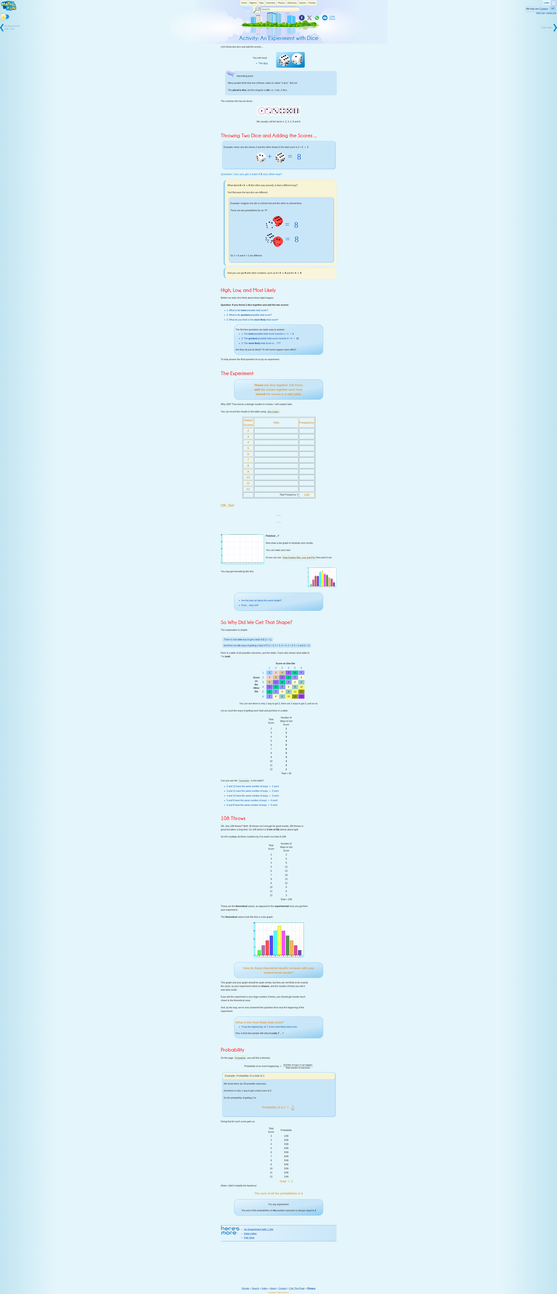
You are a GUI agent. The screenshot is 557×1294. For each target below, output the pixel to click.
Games (302, 3)
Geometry (270, 3)
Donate (245, 1288)
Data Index (250, 1233)
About (273, 1288)
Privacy (311, 1288)
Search (255, 1288)
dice (265, 63)
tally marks (272, 411)
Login (546, 2)
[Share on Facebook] (301, 17)
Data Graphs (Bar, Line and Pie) (299, 557)
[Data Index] (546, 31)
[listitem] (244, 3)
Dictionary (292, 3)
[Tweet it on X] (309, 17)
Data (261, 3)
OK (552, 9)
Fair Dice (249, 1237)
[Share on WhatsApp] (316, 17)
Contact (283, 1288)
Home (244, 3)
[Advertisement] (278, 1264)
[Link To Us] (332, 17)
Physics (281, 3)
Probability (240, 1058)
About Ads (551, 13)
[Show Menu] (554, 5)
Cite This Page (297, 1288)
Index (264, 1288)
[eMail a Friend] (324, 17)
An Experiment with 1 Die (258, 1229)
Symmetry (244, 780)
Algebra (253, 3)
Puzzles (312, 3)
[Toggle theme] (0, 16)
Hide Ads (540, 13)
